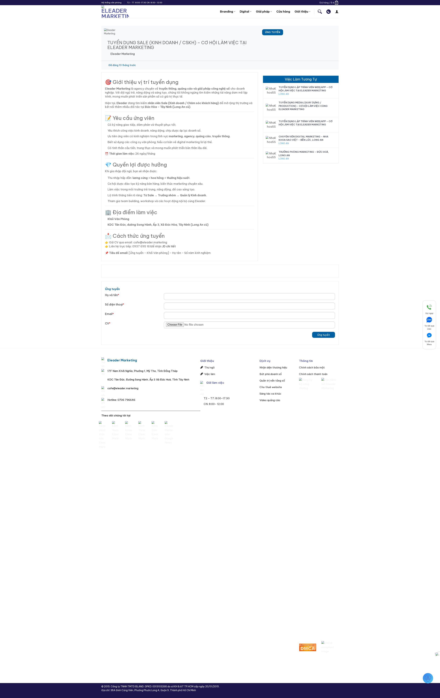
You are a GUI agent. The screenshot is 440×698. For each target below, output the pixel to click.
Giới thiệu (301, 11)
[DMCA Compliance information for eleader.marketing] (330, 647)
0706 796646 (126, 399)
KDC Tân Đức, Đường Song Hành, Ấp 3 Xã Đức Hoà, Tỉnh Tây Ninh (148, 379)
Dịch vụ (265, 361)
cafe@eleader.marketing (122, 388)
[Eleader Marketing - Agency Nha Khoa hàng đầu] (115, 11)
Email (109, 314)
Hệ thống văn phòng (111, 2)
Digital (244, 11)
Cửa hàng (283, 11)
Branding (226, 11)
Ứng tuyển (323, 334)
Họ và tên (112, 295)
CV (107, 323)
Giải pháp (263, 11)
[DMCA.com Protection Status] (307, 647)
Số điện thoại (114, 304)
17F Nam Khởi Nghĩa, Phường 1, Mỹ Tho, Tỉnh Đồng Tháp (142, 371)
